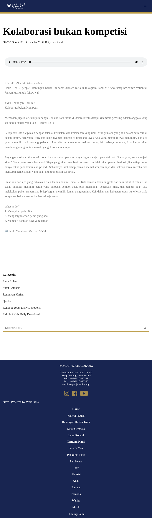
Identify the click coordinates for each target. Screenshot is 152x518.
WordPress (32, 402)
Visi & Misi (76, 448)
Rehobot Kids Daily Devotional (21, 314)
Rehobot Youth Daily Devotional (46, 42)
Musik (76, 507)
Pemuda (76, 494)
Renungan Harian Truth (76, 422)
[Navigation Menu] (145, 6)
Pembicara (76, 461)
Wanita (76, 500)
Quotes (7, 301)
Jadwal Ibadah (76, 415)
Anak (76, 480)
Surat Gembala (11, 287)
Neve (6, 402)
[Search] (145, 328)
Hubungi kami (76, 514)
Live (76, 467)
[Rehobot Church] (16, 6)
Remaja (76, 487)
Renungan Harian (13, 294)
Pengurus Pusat (76, 454)
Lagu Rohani (10, 281)
